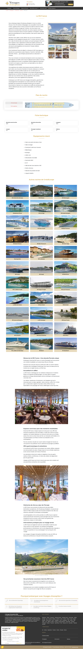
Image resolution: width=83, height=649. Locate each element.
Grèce (61, 620)
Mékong (49, 621)
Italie (74, 620)
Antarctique (71, 617)
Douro (71, 618)
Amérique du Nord (58, 617)
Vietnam (43, 624)
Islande (71, 620)
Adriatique (44, 617)
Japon (43, 621)
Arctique (43, 618)
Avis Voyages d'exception (46, 642)
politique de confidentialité (26, 643)
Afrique (48, 617)
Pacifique (72, 621)
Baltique (54, 618)
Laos (46, 621)
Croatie (64, 618)
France (53, 620)
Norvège (56, 621)
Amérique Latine (65, 617)
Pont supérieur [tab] (14, 106)
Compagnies (11, 10)
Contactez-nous (43, 8)
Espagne (43, 620)
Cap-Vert (58, 618)
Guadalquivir (65, 620)
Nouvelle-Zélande (61, 621)
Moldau (52, 621)
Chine (61, 618)
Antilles (75, 617)
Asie (47, 618)
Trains (16, 8)
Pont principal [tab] (14, 102)
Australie (50, 618)
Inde (68, 620)
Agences (52, 8)
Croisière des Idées (45, 635)
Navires (21, 10)
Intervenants (57, 639)
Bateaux (68, 639)
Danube (68, 618)
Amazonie (52, 617)
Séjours (24, 8)
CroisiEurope (17, 10)
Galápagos (57, 620)
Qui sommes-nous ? (34, 8)
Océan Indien (68, 621)
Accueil (7, 10)
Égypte (74, 618)
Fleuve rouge (48, 620)
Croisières (9, 8)
